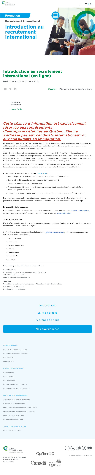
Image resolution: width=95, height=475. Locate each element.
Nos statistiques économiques (15, 349)
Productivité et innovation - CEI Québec (19, 411)
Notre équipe (8, 372)
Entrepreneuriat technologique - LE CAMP (19, 407)
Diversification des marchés (14, 403)
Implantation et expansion (13, 415)
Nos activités (47, 305)
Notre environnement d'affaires (15, 353)
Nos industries (8, 357)
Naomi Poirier (17, 109)
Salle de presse (47, 312)
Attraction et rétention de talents (16, 400)
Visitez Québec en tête (12, 431)
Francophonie (8, 361)
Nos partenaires (9, 380)
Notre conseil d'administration (15, 384)
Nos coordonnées (47, 329)
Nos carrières (8, 376)
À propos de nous (47, 320)
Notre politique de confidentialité (16, 388)
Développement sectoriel (13, 419)
